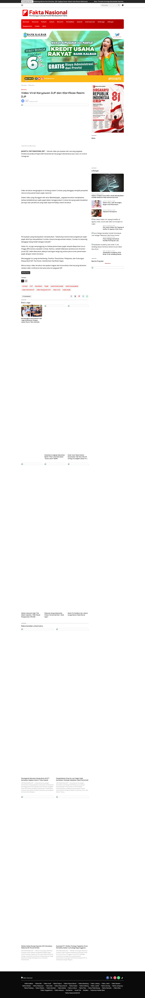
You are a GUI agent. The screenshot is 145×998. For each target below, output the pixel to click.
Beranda (26, 22)
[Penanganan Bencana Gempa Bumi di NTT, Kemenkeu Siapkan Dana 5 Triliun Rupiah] (37, 702)
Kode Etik (78, 990)
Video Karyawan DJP (44, 290)
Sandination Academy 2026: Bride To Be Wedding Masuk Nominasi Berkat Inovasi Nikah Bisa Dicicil (113, 253)
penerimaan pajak (57, 286)
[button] (119, 5)
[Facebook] (107, 978)
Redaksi (85, 990)
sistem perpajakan (72, 286)
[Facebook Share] (71, 296)
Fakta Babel (62, 988)
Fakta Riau (117, 988)
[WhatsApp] (118, 978)
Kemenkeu (38, 286)
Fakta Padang (28, 988)
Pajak (46, 286)
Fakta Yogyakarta (46, 990)
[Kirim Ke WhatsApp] (87, 296)
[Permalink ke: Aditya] (22, 101)
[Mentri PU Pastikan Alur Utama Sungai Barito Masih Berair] (78, 537)
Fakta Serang (105, 986)
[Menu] (22, 5)
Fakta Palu (82, 988)
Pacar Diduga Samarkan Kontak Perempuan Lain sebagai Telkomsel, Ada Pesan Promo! (113, 240)
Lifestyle (110, 22)
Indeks (37, 26)
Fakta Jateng (95, 983)
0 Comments (26, 296)
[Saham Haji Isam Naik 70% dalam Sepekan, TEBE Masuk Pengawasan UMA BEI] (31, 537)
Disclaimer (69, 990)
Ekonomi (60, 22)
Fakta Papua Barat (70, 983)
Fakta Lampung (117, 986)
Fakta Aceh (47, 983)
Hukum (51, 22)
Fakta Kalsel (73, 986)
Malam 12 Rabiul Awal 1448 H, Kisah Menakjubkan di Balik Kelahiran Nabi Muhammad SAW (108, 196)
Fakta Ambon (72, 988)
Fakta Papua (57, 983)
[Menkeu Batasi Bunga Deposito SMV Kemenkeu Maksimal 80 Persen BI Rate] (37, 870)
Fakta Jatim (106, 983)
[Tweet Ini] (75, 296)
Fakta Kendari (51, 988)
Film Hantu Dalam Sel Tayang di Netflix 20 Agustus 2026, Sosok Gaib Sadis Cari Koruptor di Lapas (113, 228)
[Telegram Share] (83, 296)
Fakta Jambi (95, 986)
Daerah (79, 22)
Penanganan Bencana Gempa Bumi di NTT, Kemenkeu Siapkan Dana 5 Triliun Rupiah (35, 779)
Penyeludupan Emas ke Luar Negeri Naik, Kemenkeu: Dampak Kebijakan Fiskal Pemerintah (72, 779)
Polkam (44, 22)
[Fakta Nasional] (45, 13)
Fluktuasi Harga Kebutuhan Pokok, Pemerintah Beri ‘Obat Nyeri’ (54, 615)
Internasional (90, 22)
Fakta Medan (26, 986)
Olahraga (101, 22)
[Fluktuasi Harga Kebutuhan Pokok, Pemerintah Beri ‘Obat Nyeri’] (54, 537)
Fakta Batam (116, 983)
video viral (56, 290)
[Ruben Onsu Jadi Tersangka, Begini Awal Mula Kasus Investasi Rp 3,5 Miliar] (96, 204)
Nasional (35, 22)
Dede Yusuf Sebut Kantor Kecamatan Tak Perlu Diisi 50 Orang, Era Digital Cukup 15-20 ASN (78, 457)
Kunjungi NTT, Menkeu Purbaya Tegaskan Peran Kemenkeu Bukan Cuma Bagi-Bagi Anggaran (72, 947)
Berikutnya (25, 273)
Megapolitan (27, 26)
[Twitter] (111, 978)
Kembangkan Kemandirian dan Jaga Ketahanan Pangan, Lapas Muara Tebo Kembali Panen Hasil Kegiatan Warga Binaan (31, 320)
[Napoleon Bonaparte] (96, 213)
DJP (31, 286)
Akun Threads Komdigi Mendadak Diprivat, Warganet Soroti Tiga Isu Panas (80, 1)
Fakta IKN (38, 983)
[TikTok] (122, 978)
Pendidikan (70, 22)
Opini (44, 26)
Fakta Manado (107, 988)
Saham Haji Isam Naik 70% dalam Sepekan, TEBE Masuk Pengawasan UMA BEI (30, 615)
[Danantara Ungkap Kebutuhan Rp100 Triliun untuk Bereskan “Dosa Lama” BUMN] (54, 379)
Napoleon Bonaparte (110, 212)
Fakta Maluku (40, 988)
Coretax (24, 286)
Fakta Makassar (38, 986)
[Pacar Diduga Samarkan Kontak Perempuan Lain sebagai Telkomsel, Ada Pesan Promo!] (108, 234)
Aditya (27, 100)
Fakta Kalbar (29, 983)
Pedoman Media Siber (98, 990)
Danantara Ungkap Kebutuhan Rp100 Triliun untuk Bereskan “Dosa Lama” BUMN (54, 456)
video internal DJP (28, 290)
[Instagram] (114, 978)
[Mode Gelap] (123, 5)
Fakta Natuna (59, 990)
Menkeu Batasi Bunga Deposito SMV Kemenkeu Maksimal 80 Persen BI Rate (36, 947)
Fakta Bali (49, 986)
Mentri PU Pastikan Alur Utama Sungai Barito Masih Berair (78, 614)
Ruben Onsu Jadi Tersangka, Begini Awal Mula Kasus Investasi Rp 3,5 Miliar (112, 203)
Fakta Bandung (84, 983)
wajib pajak (66, 290)
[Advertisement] (55, 173)
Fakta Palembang (94, 988)
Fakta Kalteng (84, 986)
